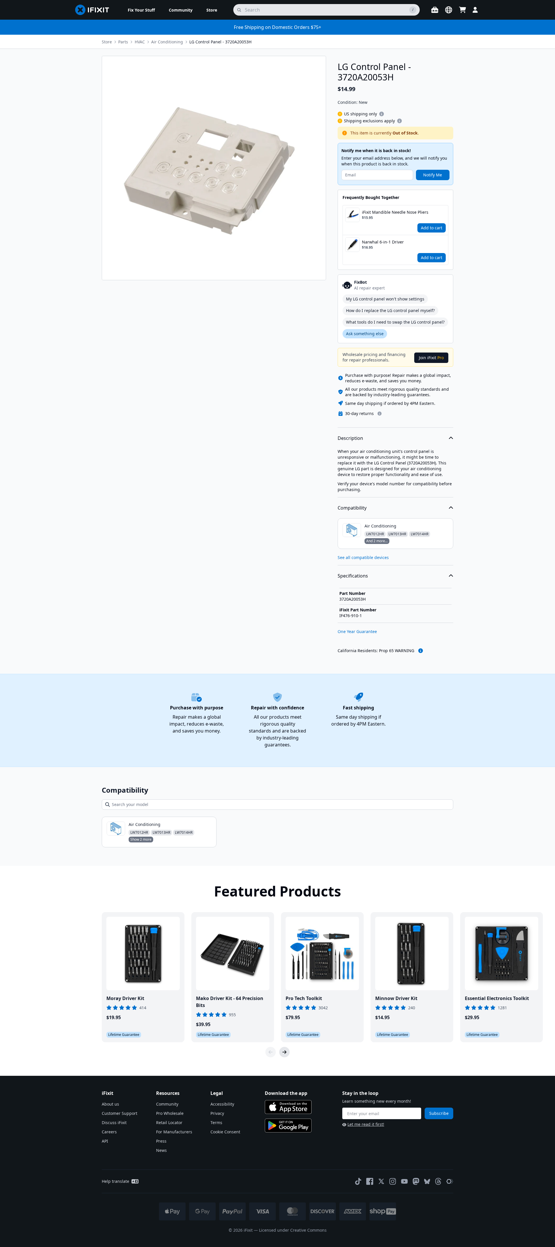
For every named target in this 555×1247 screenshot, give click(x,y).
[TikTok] (358, 1181)
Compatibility (352, 508)
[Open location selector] (448, 10)
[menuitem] (141, 10)
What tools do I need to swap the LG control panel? (395, 322)
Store (107, 42)
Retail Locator (169, 1122)
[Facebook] (369, 1181)
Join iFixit (431, 357)
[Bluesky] (427, 1181)
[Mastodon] (415, 1181)
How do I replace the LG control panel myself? (390, 310)
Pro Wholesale (170, 1113)
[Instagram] (392, 1181)
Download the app (286, 1093)
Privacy (217, 1113)
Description (350, 438)
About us (110, 1104)
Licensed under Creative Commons (293, 1230)
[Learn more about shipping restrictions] (381, 114)
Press (161, 1141)
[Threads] (438, 1181)
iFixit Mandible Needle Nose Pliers (395, 212)
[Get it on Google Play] (288, 1125)
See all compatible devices (363, 557)
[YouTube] (404, 1181)
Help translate (115, 1181)
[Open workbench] (435, 10)
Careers (109, 1132)
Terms (216, 1122)
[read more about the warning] (420, 650)
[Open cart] (462, 10)
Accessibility (222, 1104)
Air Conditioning (167, 42)
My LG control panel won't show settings (385, 299)
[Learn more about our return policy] (379, 413)
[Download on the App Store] (288, 1107)
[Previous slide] (270, 1052)
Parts (123, 42)
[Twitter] (381, 1181)
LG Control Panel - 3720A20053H (220, 42)
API (105, 1141)
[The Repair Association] (449, 1181)
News (161, 1150)
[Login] (475, 9)
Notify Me (432, 175)
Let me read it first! (365, 1124)
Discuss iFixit (114, 1122)
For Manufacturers (174, 1132)
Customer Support (119, 1113)
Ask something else (365, 333)
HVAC (140, 42)
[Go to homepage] (94, 10)
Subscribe (439, 1113)
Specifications (353, 576)
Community (167, 1104)
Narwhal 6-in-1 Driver (383, 242)
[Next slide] (284, 1052)
